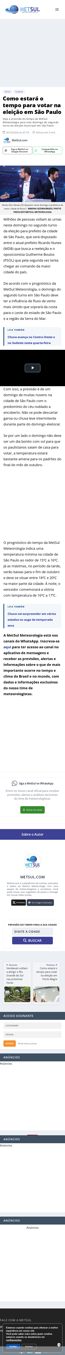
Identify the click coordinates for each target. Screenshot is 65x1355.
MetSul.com (19, 140)
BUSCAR (35, 940)
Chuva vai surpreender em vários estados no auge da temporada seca (32, 619)
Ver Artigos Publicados (42, 902)
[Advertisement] (32, 53)
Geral (7, 91)
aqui (7, 647)
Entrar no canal (34, 809)
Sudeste (19, 91)
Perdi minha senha (27, 1043)
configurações (13, 1340)
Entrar (10, 1043)
